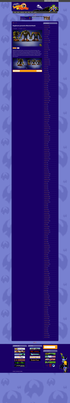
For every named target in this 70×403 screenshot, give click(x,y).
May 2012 (45, 143)
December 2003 (46, 299)
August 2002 (46, 326)
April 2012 (45, 145)
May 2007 (45, 239)
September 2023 (46, 42)
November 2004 (46, 279)
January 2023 (46, 47)
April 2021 (45, 70)
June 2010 (45, 185)
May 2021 (45, 68)
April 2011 (45, 168)
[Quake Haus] (35, 360)
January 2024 (46, 38)
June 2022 (45, 53)
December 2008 (46, 215)
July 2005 (45, 267)
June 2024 (45, 36)
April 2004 (45, 292)
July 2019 (45, 104)
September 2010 (46, 179)
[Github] (57, 0)
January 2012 (46, 151)
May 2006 (45, 254)
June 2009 (45, 203)
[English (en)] (35, 14)
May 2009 (45, 205)
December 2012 (46, 138)
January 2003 (46, 318)
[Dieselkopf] (19, 360)
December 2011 (46, 153)
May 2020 (45, 87)
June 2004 (45, 288)
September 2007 (46, 232)
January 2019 (46, 113)
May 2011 (45, 166)
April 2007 (45, 241)
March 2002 (46, 333)
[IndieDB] (54, 0)
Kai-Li (25, 28)
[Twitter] (48, 0)
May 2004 (45, 290)
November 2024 (46, 32)
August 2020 (46, 81)
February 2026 (46, 25)
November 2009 (46, 198)
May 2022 (45, 55)
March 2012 (46, 147)
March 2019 (46, 111)
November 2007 (46, 230)
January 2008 (46, 228)
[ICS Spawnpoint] (50, 354)
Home (15, 12)
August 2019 (46, 102)
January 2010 (46, 194)
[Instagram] (47, 0)
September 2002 (46, 324)
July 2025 (45, 29)
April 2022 (45, 57)
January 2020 (46, 94)
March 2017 (46, 130)
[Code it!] (19, 354)
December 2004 (46, 277)
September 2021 (46, 64)
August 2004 (46, 284)
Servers (35, 12)
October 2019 (46, 98)
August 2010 (46, 181)
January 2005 (46, 275)
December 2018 (46, 115)
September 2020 (46, 79)
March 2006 (46, 258)
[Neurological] (19, 366)
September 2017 (46, 128)
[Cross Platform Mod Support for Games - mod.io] (53, 366)
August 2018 (46, 121)
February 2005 (46, 273)
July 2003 (45, 307)
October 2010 (46, 177)
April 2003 (45, 312)
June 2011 (45, 164)
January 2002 (46, 337)
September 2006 (46, 250)
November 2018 (46, 117)
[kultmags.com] (35, 357)
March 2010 (46, 190)
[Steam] (50, 0)
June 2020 (45, 85)
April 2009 (45, 207)
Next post (38, 70)
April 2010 (45, 188)
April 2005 (45, 269)
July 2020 (45, 83)
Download (22, 12)
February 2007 (46, 245)
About (18, 12)
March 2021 (46, 72)
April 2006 (45, 256)
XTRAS (32, 12)
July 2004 (45, 286)
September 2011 (46, 158)
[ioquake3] (47, 366)
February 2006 (46, 260)
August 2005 (46, 265)
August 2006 (46, 252)
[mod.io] (55, 0)
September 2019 (46, 100)
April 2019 (45, 109)
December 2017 (46, 126)
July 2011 (45, 162)
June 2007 (45, 237)
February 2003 (46, 316)
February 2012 (46, 149)
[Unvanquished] (35, 354)
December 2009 (46, 196)
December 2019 (46, 96)
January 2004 (46, 297)
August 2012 (46, 141)
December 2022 (46, 49)
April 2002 (45, 331)
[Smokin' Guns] (35, 349)
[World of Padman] (35, 6)
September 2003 (46, 305)
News (26, 12)
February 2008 (46, 226)
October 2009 (46, 200)
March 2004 (46, 294)
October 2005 (46, 262)
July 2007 (45, 235)
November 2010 (46, 175)
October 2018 (46, 119)
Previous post (16, 70)
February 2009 (46, 211)
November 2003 (46, 301)
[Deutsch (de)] (34, 14)
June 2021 (45, 66)
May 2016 (45, 134)
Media (29, 12)
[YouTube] (51, 0)
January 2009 (46, 213)
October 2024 (46, 34)
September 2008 (46, 220)
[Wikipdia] (56, 0)
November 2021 (46, 62)
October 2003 (46, 303)
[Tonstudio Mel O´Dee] (19, 357)
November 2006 (46, 247)
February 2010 (46, 192)
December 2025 (46, 27)
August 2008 (46, 222)
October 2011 (46, 156)
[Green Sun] (19, 363)
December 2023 (46, 40)
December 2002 (46, 320)
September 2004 (46, 282)
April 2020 (45, 89)
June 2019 (45, 106)
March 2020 (46, 91)
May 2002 (45, 329)
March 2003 (46, 314)
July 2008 (45, 224)
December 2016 (46, 132)
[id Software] (50, 366)
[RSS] (44, 0)
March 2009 (46, 209)
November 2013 (46, 136)
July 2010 (45, 183)
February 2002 (46, 335)
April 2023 (45, 44)
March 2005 (46, 271)
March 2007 (46, 243)
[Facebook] (46, 0)
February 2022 (46, 59)
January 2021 (46, 74)
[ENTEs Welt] (19, 349)
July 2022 (45, 51)
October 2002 (46, 322)
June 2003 (45, 309)
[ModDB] (52, 0)
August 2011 (46, 160)
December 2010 (46, 173)
